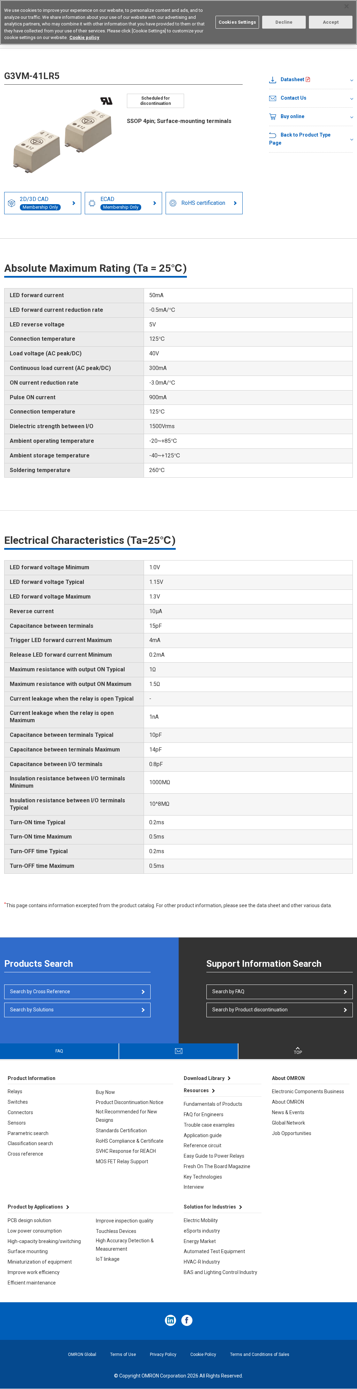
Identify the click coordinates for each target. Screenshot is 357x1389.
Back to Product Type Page (300, 139)
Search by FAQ (228, 991)
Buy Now (105, 1092)
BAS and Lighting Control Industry (220, 1272)
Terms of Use (123, 1354)
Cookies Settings (237, 22)
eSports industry (202, 1231)
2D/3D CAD (39, 203)
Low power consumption (35, 1231)
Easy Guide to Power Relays (214, 1156)
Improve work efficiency (34, 1272)
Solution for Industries (210, 1207)
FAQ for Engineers (203, 1114)
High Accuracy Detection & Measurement (125, 1245)
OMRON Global (82, 1354)
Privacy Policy (163, 1354)
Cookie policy (84, 37)
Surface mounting (28, 1251)
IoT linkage (108, 1259)
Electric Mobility (201, 1220)
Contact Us (293, 98)
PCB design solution (29, 1220)
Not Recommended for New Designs (126, 1116)
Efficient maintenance (32, 1283)
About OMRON (288, 1102)
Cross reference (25, 1154)
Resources (196, 1090)
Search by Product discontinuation (250, 1009)
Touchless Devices (116, 1231)
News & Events (288, 1112)
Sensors (17, 1123)
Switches (18, 1102)
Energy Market (200, 1241)
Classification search (30, 1143)
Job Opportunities (291, 1133)
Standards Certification (121, 1130)
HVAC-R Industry (202, 1262)
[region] (178, 22)
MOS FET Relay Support (122, 1161)
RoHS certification (203, 203)
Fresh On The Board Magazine (217, 1166)
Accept (331, 22)
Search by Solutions (32, 1009)
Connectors (20, 1112)
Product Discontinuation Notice (130, 1102)
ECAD (119, 203)
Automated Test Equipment (214, 1251)
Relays (15, 1091)
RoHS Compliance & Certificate (130, 1141)
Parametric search (28, 1133)
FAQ (59, 1051)
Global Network (288, 1123)
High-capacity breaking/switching (44, 1241)
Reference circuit (202, 1145)
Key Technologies (203, 1177)
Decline (284, 22)
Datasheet (292, 79)
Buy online (292, 116)
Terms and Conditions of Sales (259, 1354)
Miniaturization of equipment (40, 1262)
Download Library (204, 1078)
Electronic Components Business (308, 1091)
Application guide (203, 1135)
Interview (194, 1187)
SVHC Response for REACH (126, 1151)
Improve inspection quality (124, 1221)
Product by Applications (35, 1207)
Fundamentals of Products (213, 1104)
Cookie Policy (203, 1354)
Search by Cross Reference (40, 991)
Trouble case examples (209, 1125)
